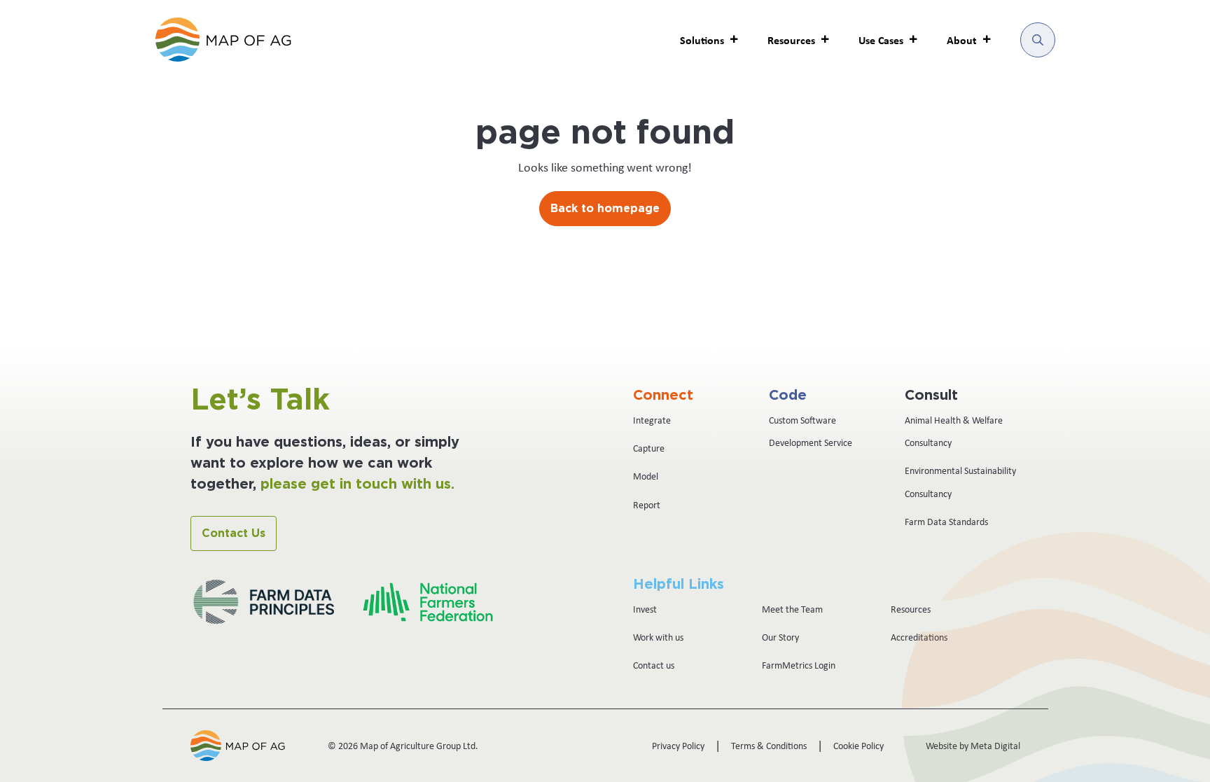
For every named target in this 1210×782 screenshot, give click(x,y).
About (962, 40)
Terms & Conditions (769, 745)
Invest (645, 609)
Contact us (653, 665)
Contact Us (233, 533)
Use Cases (880, 40)
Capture (649, 448)
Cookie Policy (858, 745)
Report (646, 504)
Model (645, 476)
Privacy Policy (678, 745)
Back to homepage (605, 208)
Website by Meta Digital (973, 745)
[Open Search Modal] (1037, 39)
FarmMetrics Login (798, 665)
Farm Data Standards (946, 521)
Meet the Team (792, 609)
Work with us (658, 637)
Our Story (780, 637)
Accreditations (919, 637)
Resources (911, 609)
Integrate (652, 420)
